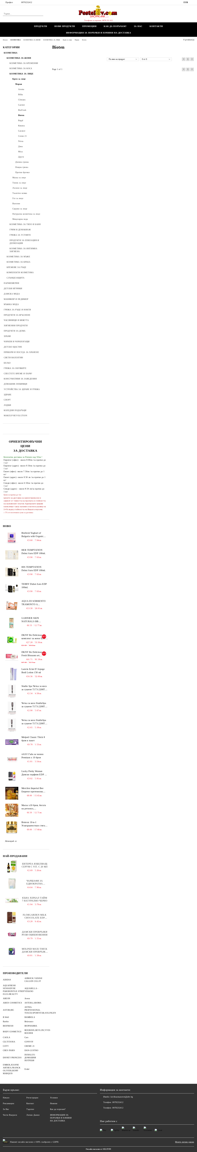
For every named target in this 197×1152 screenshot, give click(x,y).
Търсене (30, 1109)
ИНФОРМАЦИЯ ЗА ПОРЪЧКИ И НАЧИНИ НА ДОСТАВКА (98, 33)
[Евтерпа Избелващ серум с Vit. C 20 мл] (11, 866)
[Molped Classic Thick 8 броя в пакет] (11, 742)
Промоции (89, 26)
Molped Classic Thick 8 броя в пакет (33, 739)
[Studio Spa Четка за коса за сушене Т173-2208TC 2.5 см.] (12, 691)
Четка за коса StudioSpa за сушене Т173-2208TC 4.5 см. (34, 705)
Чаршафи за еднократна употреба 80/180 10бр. (34, 882)
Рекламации (8, 1103)
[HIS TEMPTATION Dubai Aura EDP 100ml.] (11, 571)
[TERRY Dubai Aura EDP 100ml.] (11, 588)
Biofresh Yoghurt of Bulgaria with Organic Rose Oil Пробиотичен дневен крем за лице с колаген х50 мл (33, 535)
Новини (53, 1103)
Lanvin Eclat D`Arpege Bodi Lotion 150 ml (33, 671)
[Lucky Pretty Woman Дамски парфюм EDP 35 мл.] (11, 776)
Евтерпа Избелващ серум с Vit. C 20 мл (34, 865)
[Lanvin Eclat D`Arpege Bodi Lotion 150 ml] (11, 674)
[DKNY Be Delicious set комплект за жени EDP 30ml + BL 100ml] (11, 640)
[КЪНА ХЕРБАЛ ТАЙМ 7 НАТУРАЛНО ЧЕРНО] (11, 900)
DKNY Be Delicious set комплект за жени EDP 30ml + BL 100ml (33, 637)
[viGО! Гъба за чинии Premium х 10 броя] (11, 759)
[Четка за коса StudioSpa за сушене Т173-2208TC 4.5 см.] (12, 708)
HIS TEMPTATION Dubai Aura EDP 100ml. (33, 569)
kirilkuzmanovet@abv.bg (122, 1097)
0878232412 (26, 2)
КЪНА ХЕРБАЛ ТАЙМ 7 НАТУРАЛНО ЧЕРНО (34, 899)
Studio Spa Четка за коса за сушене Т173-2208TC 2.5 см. (34, 688)
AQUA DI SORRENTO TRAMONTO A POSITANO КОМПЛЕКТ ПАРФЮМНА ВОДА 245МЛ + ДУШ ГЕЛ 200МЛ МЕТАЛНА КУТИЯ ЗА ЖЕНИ (33, 603)
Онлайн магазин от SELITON (98, 1149)
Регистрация (32, 1098)
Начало (6, 1098)
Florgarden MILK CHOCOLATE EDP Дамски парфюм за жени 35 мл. (34, 916)
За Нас (6, 1109)
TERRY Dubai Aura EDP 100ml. (34, 586)
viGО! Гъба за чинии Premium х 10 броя (32, 756)
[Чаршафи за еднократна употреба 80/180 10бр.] (12, 883)
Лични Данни (33, 1115)
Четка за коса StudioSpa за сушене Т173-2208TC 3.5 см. (34, 722)
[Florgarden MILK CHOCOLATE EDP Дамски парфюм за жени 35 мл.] (11, 917)
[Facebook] (192, 2)
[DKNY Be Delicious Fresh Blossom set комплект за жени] (11, 657)
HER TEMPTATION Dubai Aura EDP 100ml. (33, 552)
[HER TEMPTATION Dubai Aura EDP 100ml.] (11, 554)
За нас (138, 26)
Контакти (156, 26)
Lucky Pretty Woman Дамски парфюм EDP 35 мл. (34, 773)
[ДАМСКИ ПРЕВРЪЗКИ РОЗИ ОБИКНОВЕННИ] (11, 934)
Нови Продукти (64, 26)
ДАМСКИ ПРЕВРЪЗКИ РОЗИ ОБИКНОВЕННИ (35, 933)
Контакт (30, 1103)
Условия (54, 1098)
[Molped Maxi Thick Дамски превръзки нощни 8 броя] (11, 951)
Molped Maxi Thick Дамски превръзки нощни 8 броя (34, 950)
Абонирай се (11, 841)
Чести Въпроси (10, 1115)
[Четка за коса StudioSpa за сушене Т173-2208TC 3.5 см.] (12, 725)
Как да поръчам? (115, 26)
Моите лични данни (184, 1142)
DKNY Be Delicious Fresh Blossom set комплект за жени (31, 654)
